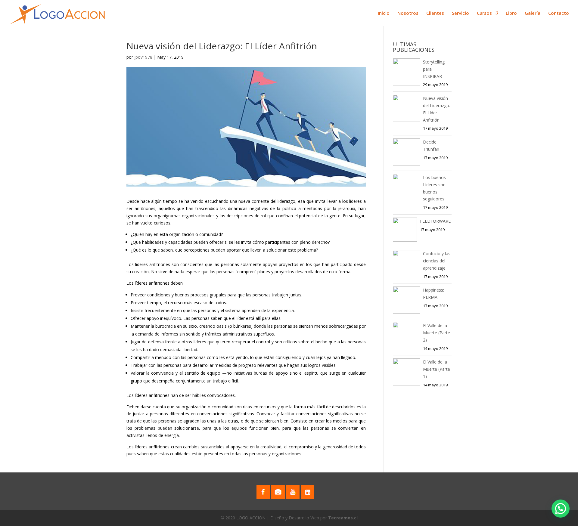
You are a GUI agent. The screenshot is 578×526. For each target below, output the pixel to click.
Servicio (460, 13)
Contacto (558, 13)
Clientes (435, 13)
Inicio (384, 13)
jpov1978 (143, 57)
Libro (511, 13)
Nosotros (407, 13)
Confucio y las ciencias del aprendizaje (436, 261)
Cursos (484, 13)
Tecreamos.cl (343, 518)
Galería (532, 13)
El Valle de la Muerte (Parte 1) (436, 369)
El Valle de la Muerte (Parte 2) (436, 333)
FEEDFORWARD (436, 221)
